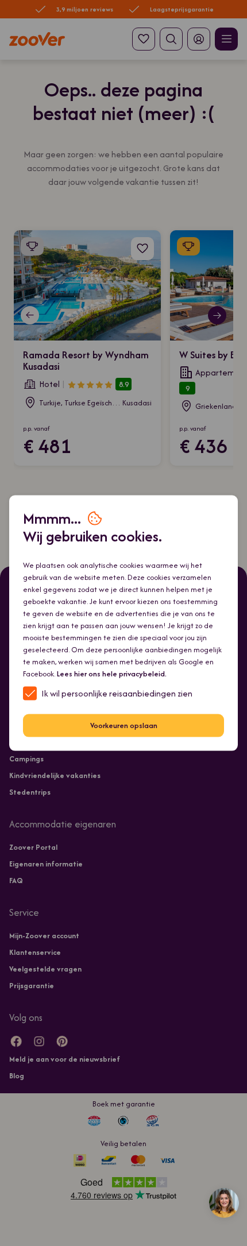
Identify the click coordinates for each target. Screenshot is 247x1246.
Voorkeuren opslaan (123, 725)
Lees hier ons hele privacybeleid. (112, 673)
